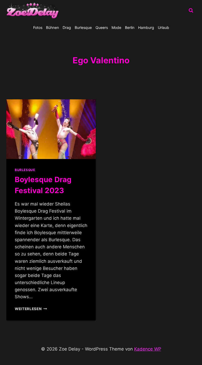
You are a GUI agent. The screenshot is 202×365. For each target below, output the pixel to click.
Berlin (129, 27)
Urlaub (163, 27)
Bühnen (52, 27)
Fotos (37, 27)
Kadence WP (147, 349)
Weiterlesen (31, 309)
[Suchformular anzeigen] (191, 10)
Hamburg (146, 27)
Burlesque (83, 27)
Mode (116, 27)
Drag (67, 27)
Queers (101, 27)
